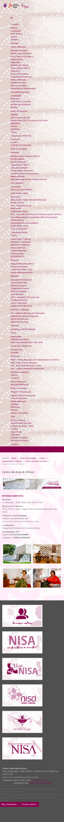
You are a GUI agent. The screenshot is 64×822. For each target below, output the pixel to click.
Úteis (13, 416)
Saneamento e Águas (20, 165)
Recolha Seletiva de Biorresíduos (25, 173)
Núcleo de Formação (19, 319)
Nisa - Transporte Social (21, 205)
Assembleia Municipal (20, 92)
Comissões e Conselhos (21, 101)
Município (15, 43)
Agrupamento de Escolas (21, 280)
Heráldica (15, 39)
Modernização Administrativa (23, 88)
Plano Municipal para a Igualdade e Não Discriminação (34, 217)
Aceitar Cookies (29, 804)
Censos (14, 37)
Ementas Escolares (18, 285)
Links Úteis (15, 435)
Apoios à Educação (19, 303)
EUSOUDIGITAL (17, 256)
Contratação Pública (19, 232)
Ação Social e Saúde (19, 193)
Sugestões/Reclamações (21, 423)
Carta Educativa (17, 294)
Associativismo (17, 183)
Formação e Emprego (20, 309)
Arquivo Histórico (18, 248)
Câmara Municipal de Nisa (40, 783)
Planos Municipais (18, 80)
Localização (16, 31)
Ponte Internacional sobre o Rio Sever (27, 342)
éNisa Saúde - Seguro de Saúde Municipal (28, 200)
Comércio (15, 378)
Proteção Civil (16, 350)
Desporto (15, 260)
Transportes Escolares (20, 288)
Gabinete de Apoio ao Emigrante (25, 316)
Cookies (14, 429)
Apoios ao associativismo (21, 189)
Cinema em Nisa (17, 253)
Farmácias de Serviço (20, 440)
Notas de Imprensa (19, 398)
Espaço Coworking (19, 388)
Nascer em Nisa (17, 203)
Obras (13, 333)
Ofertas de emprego (19, 322)
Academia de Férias (19, 300)
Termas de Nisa (17, 220)
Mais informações (9, 804)
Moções (14, 107)
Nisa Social (15, 197)
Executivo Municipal (19, 50)
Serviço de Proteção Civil (21, 346)
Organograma (17, 59)
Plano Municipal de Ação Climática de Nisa (29, 179)
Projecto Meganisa (19, 250)
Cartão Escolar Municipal (21, 306)
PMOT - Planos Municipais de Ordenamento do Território (35, 360)
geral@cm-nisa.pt (38, 780)
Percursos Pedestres (19, 267)
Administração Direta (20, 339)
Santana (14, 126)
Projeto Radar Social (19, 226)
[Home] (12, 21)
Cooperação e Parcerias (21, 136)
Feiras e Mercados (18, 382)
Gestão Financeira (18, 82)
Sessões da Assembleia (21, 104)
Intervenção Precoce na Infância (24, 223)
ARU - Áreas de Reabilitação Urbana (26, 365)
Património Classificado (21, 242)
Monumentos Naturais (20, 245)
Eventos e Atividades (19, 413)
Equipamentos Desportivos (22, 264)
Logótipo (15, 404)
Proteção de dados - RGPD (22, 426)
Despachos (15, 71)
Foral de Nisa (16, 34)
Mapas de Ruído (18, 176)
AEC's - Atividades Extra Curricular (25, 297)
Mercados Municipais (20, 384)
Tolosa (14, 132)
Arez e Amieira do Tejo (20, 117)
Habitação (15, 325)
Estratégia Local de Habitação (23, 329)
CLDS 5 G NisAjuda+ (19, 229)
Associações (16, 187)
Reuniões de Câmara (19, 65)
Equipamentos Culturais (21, 239)
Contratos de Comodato (21, 145)
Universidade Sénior (19, 211)
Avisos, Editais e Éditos (20, 68)
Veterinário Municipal (20, 372)
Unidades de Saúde (19, 438)
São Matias (15, 129)
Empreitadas (16, 336)
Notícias (14, 410)
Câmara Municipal (18, 47)
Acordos (14, 142)
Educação (15, 276)
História (14, 28)
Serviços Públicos (18, 420)
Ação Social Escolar (19, 282)
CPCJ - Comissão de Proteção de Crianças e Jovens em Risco (36, 214)
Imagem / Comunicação (21, 392)
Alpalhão (14, 114)
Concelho (15, 24)
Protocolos (15, 139)
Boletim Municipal (18, 401)
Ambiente (15, 152)
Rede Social (16, 208)
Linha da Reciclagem (19, 168)
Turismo (14, 375)
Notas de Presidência (20, 74)
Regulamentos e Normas (21, 77)
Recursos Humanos (19, 85)
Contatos (14, 444)
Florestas (14, 352)
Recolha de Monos (18, 162)
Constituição (16, 96)
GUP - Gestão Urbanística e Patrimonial (27, 368)
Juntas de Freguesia (19, 111)
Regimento (15, 62)
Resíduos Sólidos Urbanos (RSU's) (25, 156)
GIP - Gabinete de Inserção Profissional (28, 313)
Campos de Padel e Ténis (21, 269)
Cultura (14, 235)
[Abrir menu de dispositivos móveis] (11, 18)
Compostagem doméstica (22, 170)
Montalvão (15, 123)
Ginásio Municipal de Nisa (22, 272)
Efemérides (15, 407)
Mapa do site (16, 432)
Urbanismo (15, 356)
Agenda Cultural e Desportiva (23, 395)
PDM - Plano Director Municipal (24, 363)
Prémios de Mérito (18, 291)
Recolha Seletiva (17, 159)
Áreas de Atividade (19, 149)
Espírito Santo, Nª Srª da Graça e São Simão (29, 120)
